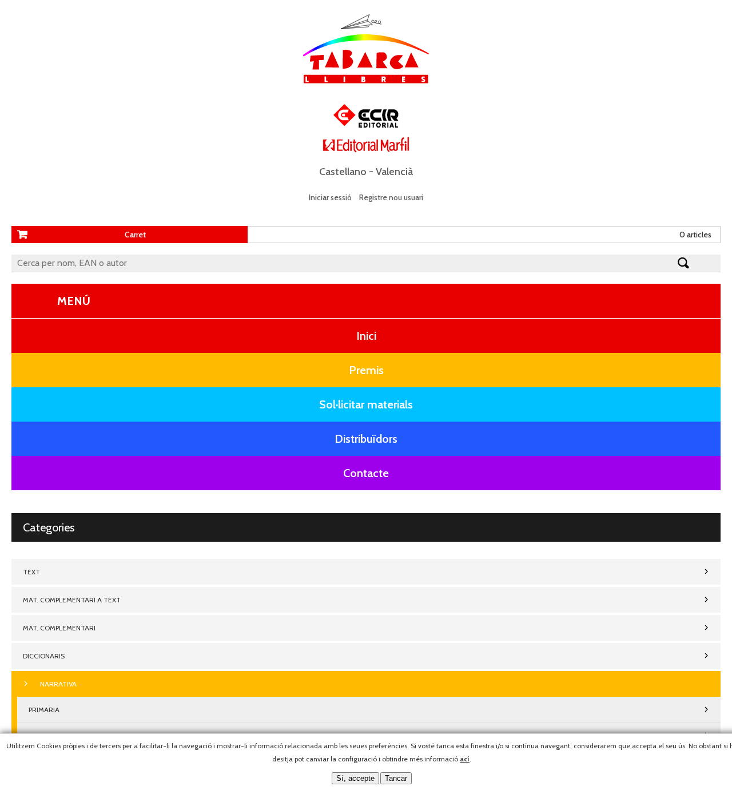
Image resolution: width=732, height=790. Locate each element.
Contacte (366, 473)
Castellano (343, 171)
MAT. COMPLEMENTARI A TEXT (72, 600)
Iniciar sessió (330, 197)
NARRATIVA (58, 684)
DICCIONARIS (44, 656)
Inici (366, 336)
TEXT (31, 571)
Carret (135, 234)
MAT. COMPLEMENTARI (59, 628)
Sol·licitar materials (366, 404)
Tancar (396, 778)
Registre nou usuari (391, 197)
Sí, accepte (355, 778)
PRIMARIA (44, 709)
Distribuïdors (366, 439)
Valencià (394, 171)
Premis (366, 370)
